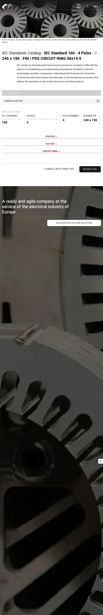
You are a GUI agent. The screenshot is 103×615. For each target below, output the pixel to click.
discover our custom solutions (74, 223)
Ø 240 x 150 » (57, 40)
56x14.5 (5, 42)
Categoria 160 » (39, 40)
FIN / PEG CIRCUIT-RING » (89, 40)
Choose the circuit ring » (70, 40)
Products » (12, 40)
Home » (5, 40)
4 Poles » (48, 40)
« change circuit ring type (58, 169)
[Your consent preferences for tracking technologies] (100, 461)
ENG (95, 6)
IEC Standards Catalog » (24, 40)
